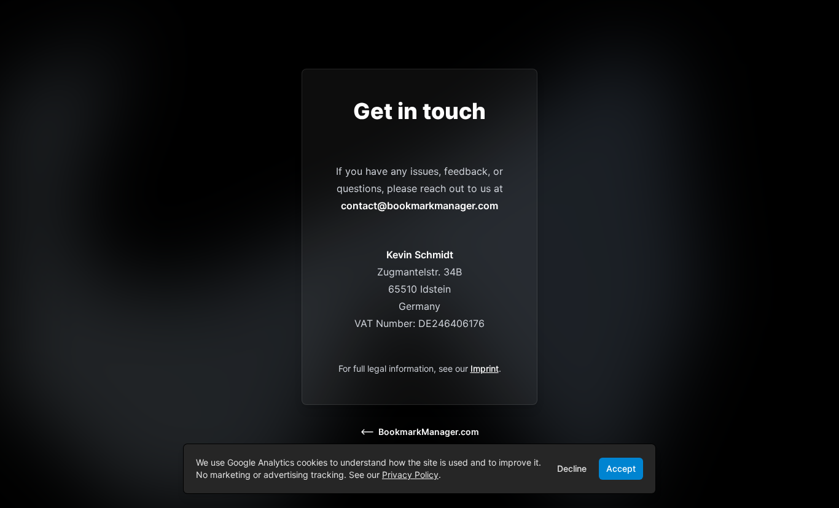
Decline (572, 468)
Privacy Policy (410, 474)
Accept (621, 468)
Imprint (484, 368)
